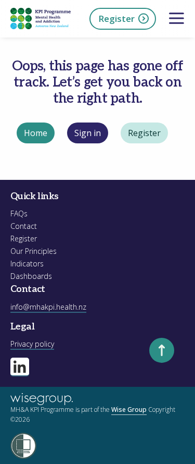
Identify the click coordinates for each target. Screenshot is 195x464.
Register (116, 19)
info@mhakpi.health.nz (48, 307)
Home (35, 133)
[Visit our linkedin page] (19, 367)
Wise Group (129, 409)
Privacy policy (32, 344)
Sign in (87, 133)
